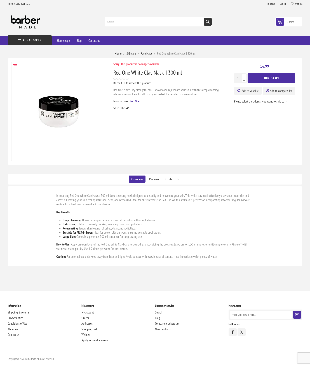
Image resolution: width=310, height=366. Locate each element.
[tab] (137, 179)
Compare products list (167, 323)
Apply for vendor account (95, 340)
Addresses (87, 323)
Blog (79, 40)
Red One (135, 101)
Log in (283, 3)
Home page (63, 40)
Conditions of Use (17, 323)
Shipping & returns (18, 312)
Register (271, 3)
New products (162, 329)
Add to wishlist (250, 91)
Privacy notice (15, 318)
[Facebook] (233, 332)
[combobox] (154, 22)
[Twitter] (242, 332)
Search (208, 22)
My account (87, 312)
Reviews (154, 179)
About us (13, 329)
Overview (137, 179)
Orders (85, 318)
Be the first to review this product (132, 83)
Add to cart (271, 78)
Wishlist (85, 335)
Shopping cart (89, 329)
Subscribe (297, 315)
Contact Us (172, 179)
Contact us (94, 40)
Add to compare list (281, 91)
